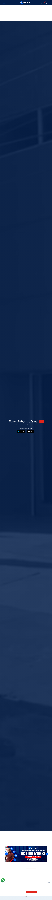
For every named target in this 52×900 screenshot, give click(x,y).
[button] (4, 2)
